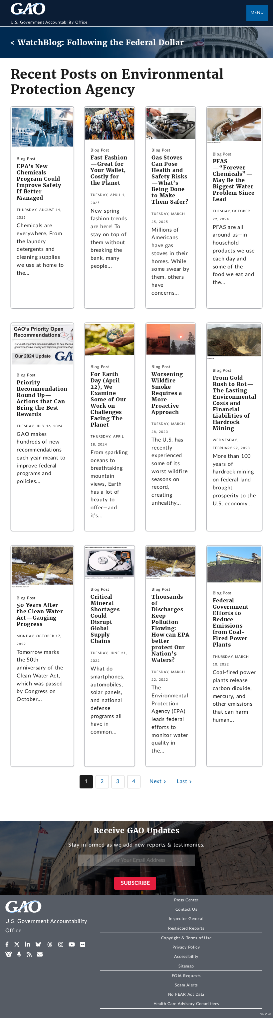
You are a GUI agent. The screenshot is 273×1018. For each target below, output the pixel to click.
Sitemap (186, 966)
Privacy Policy (186, 947)
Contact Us (186, 909)
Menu (257, 13)
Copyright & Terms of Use (186, 938)
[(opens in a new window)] (7, 945)
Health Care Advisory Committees (186, 1004)
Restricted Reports (186, 928)
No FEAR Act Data (186, 994)
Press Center (186, 900)
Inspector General (186, 919)
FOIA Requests (186, 976)
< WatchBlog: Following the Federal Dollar (97, 42)
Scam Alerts (186, 985)
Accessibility (186, 957)
